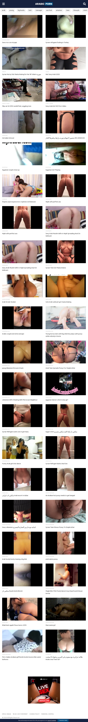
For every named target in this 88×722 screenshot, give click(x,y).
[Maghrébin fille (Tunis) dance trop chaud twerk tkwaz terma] (66, 575)
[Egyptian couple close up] (22, 153)
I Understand (63, 720)
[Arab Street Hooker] (22, 285)
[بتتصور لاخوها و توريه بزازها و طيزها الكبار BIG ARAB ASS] (66, 122)
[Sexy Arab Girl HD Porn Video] (66, 90)
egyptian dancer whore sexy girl (57, 400)
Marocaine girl (51, 625)
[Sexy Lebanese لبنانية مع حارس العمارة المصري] (22, 511)
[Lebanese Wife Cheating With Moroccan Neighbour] (22, 383)
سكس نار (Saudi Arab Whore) (12, 591)
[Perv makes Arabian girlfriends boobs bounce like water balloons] (22, 641)
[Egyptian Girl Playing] (66, 153)
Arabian (4, 199)
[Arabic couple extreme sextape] (22, 317)
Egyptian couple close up (11, 170)
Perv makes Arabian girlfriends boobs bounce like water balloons (21, 658)
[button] (3, 4)
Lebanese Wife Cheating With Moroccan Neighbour (20, 400)
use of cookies (52, 720)
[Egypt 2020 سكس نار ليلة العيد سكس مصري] (66, 415)
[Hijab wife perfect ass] (66, 185)
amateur (59, 10)
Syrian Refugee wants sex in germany (15, 431)
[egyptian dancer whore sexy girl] (66, 383)
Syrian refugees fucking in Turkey (57, 42)
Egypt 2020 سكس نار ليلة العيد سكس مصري (61, 431)
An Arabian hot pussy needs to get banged (60, 495)
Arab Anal (49, 397)
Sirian (47, 40)
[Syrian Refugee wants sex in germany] (22, 415)
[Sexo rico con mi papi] (22, 26)
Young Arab (5, 40)
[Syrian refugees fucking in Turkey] (66, 26)
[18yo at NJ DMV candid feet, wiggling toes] (22, 90)
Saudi (47, 71)
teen (67, 10)
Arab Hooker (6, 299)
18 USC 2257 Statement (20, 714)
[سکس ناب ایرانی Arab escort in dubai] (22, 479)
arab (3, 10)
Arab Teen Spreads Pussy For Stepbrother (60, 368)
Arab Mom (49, 265)
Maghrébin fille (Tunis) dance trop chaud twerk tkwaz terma (64, 592)
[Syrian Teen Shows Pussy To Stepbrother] (66, 511)
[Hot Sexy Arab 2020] (66, 58)
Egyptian (48, 135)
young (11, 10)
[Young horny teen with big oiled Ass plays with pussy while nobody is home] (66, 317)
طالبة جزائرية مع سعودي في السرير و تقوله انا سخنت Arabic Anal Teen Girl (64, 658)
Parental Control (47, 714)
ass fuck (49, 10)
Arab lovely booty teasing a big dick (14, 559)
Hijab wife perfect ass (53, 201)
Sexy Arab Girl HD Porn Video (56, 106)
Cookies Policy (34, 714)
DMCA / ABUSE (6, 714)
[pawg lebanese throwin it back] (22, 352)
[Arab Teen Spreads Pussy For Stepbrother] (66, 352)
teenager (39, 10)
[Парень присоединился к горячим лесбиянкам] (22, 185)
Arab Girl (48, 299)
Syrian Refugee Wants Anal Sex (57, 463)
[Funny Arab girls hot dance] (22, 447)
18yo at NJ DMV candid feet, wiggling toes (16, 106)
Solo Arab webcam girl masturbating (58, 302)
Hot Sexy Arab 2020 (53, 74)
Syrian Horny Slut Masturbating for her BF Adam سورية (21, 74)
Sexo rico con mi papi (9, 42)
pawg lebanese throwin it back (12, 368)
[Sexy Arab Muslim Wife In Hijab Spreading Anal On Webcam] (66, 217)
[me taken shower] (22, 122)
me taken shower (8, 138)
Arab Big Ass (6, 331)
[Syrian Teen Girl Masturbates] (66, 251)
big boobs (21, 10)
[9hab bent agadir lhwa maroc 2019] (22, 609)
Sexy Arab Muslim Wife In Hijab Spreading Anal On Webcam (63, 234)
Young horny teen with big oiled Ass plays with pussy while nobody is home (64, 335)
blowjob (76, 10)
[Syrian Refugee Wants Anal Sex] (66, 447)
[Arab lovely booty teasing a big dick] (22, 543)
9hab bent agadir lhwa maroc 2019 (14, 625)
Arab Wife (48, 199)
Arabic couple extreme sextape (13, 334)
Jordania (5, 135)
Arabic (43, 3)
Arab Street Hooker (9, 302)
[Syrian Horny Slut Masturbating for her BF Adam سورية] (22, 58)
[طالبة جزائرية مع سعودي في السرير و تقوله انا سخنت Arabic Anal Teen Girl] (66, 641)
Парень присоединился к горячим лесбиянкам (19, 201)
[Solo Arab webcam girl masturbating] (66, 285)
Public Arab (5, 103)
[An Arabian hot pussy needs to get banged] (66, 479)
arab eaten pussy (52, 559)
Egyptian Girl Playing (53, 170)
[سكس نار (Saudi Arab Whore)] (22, 575)
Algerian (48, 654)
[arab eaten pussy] (66, 543)
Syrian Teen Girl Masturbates (56, 267)
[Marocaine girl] (66, 609)
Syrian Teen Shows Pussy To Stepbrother (60, 527)
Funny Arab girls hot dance (11, 463)
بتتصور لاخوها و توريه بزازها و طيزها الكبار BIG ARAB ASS (65, 138)
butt (30, 10)
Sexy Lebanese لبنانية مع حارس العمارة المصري (19, 527)
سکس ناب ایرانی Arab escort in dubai (15, 495)
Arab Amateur (50, 493)
